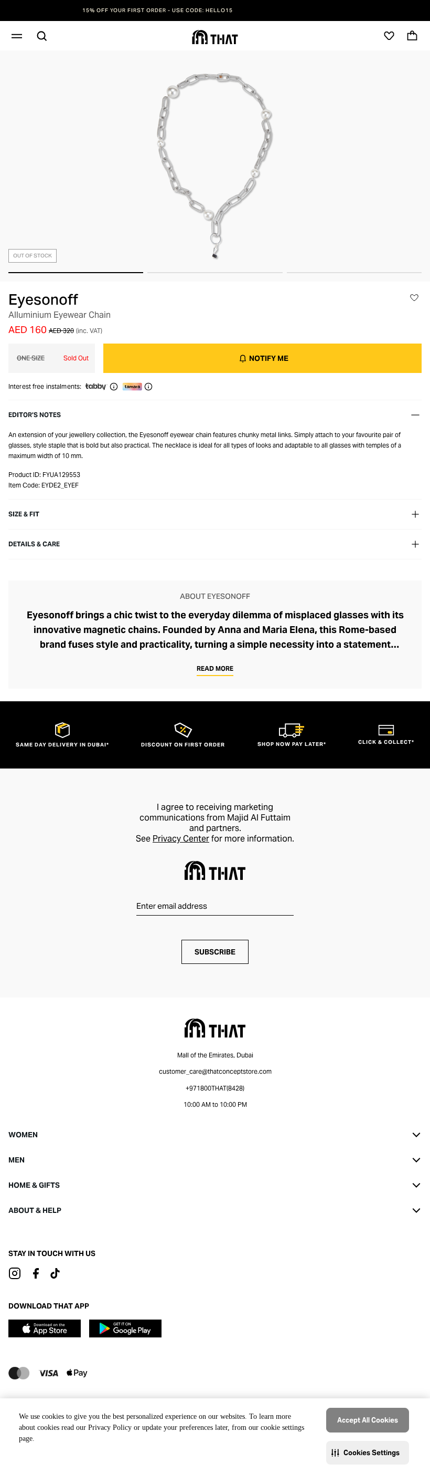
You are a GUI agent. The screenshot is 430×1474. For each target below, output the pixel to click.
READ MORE (215, 668)
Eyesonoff (43, 299)
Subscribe (215, 952)
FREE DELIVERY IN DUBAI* (215, 10)
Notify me (268, 358)
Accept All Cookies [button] (367, 1420)
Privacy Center (181, 838)
